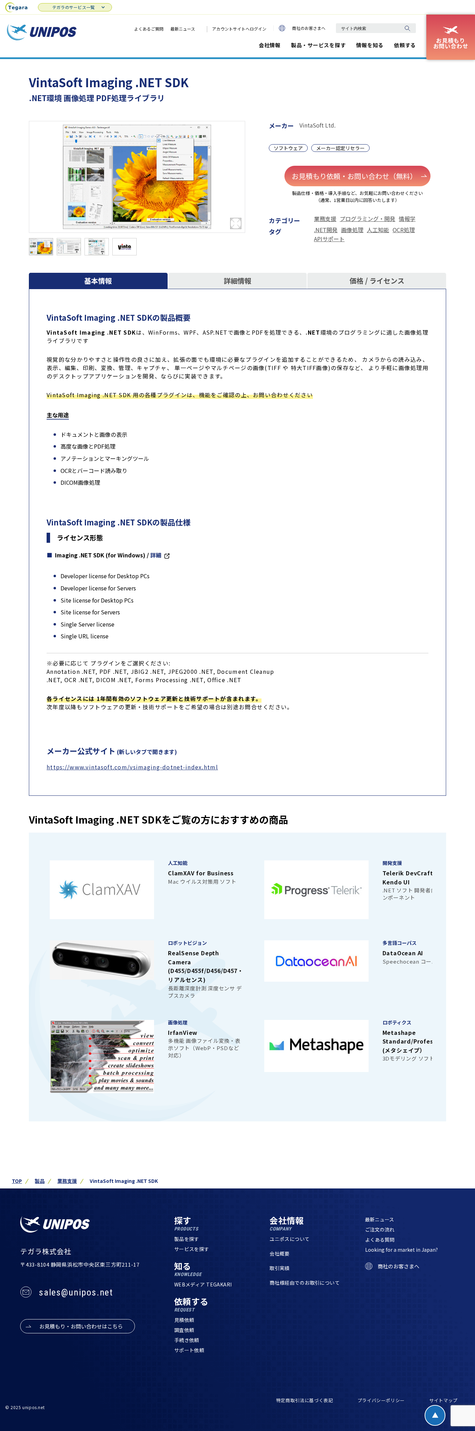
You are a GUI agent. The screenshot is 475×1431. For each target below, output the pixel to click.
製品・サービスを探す (318, 45)
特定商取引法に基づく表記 (304, 1400)
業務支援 (325, 218)
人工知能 (378, 229)
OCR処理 (404, 229)
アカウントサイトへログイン (239, 29)
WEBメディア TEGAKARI (203, 1284)
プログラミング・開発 (367, 218)
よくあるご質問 (148, 29)
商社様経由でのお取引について (304, 1282)
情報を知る (370, 45)
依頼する (405, 45)
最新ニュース (182, 29)
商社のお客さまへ (308, 28)
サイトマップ (443, 1400)
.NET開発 (326, 229)
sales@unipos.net (76, 1292)
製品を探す (186, 1238)
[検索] (407, 28)
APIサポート (329, 239)
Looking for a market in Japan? (401, 1249)
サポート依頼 (189, 1350)
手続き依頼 (186, 1340)
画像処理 (352, 229)
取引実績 (279, 1268)
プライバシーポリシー (381, 1400)
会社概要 (279, 1253)
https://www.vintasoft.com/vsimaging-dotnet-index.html (132, 767)
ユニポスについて (289, 1238)
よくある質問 (379, 1239)
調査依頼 (184, 1329)
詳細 (155, 555)
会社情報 (270, 45)
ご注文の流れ (379, 1229)
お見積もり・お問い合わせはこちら (81, 1326)
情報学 (407, 218)
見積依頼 (184, 1319)
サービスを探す (191, 1248)
